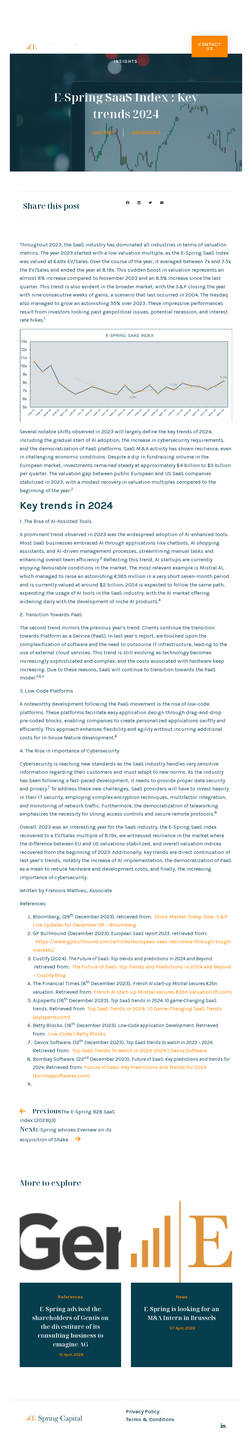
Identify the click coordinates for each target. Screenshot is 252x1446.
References (70, 1297)
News (182, 1297)
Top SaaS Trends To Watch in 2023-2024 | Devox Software (139, 1050)
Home (77, 31)
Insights (126, 61)
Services (140, 31)
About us (106, 31)
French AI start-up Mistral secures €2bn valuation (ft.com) (163, 992)
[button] (127, 202)
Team (175, 31)
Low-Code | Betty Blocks (77, 1034)
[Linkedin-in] (223, 1426)
